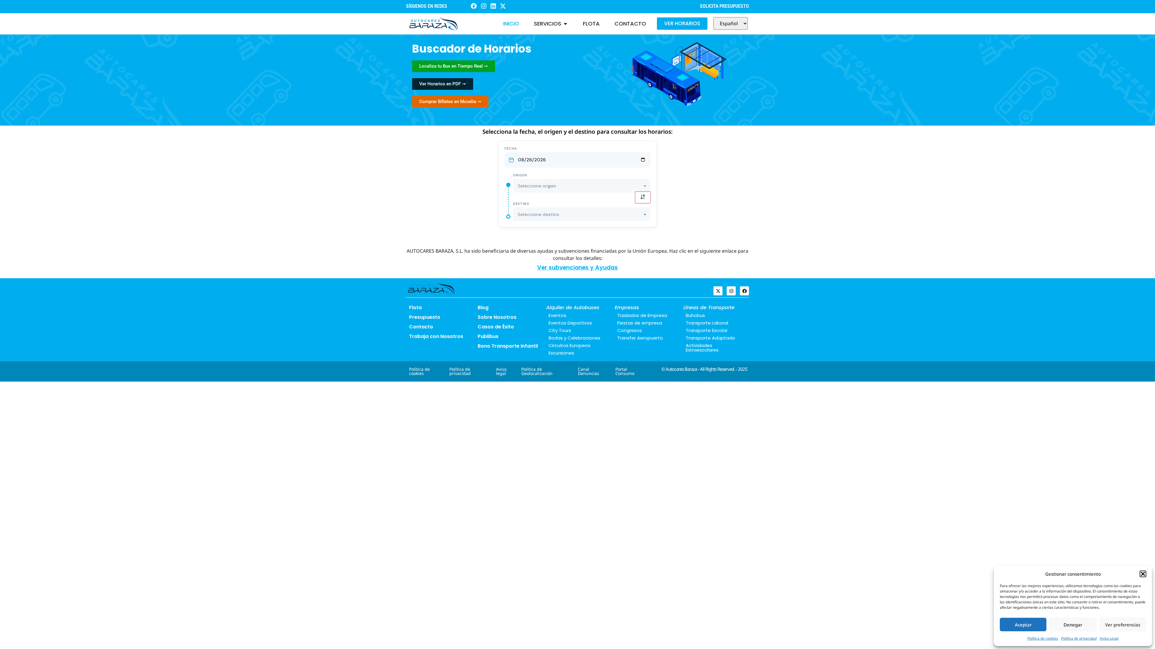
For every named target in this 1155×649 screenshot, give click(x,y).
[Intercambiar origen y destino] (643, 197)
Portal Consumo (624, 371)
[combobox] (582, 186)
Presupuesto (424, 317)
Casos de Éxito (496, 326)
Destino (521, 204)
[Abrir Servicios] (565, 24)
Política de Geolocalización (537, 371)
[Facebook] (744, 290)
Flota (415, 307)
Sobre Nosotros (497, 317)
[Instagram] (731, 290)
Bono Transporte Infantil (508, 346)
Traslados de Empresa (642, 315)
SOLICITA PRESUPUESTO (724, 6)
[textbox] (581, 186)
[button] (1143, 574)
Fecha (510, 148)
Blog (483, 307)
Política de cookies (1042, 638)
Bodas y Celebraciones (574, 338)
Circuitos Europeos (569, 345)
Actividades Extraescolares (702, 347)
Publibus (488, 336)
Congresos (629, 330)
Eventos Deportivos (570, 323)
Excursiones (561, 353)
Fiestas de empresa (639, 323)
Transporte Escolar (707, 330)
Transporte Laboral (707, 323)
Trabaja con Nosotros (436, 336)
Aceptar (1023, 625)
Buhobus (695, 315)
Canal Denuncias (588, 371)
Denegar (1073, 625)
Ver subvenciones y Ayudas (577, 268)
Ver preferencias (1122, 625)
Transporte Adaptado (710, 338)
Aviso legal (501, 371)
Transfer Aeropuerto (640, 338)
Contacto (421, 326)
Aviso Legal (1109, 638)
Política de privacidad (1079, 638)
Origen (520, 175)
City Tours (560, 330)
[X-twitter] (717, 290)
